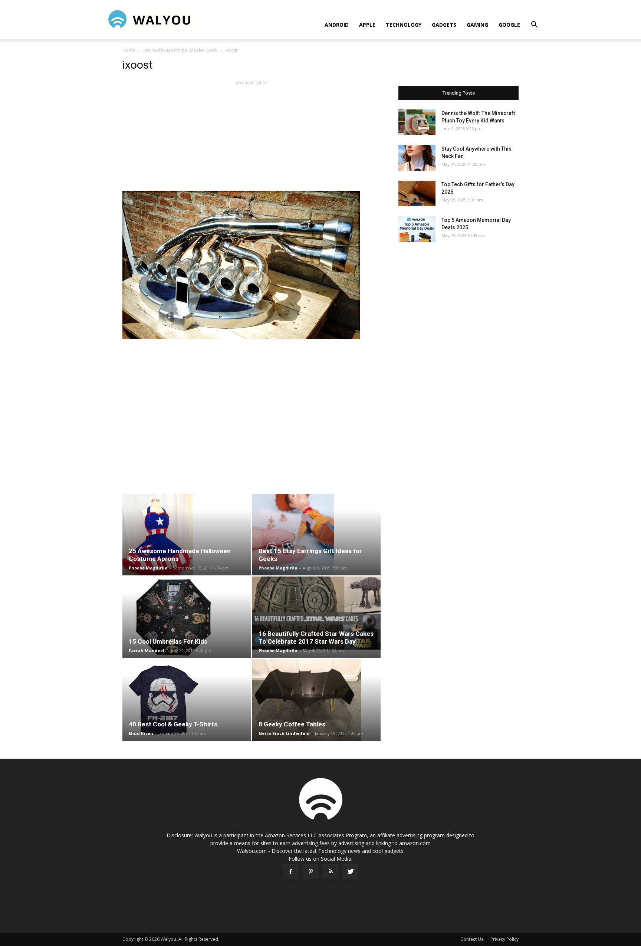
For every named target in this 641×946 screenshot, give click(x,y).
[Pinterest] (310, 871)
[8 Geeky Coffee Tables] (316, 700)
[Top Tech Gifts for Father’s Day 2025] (416, 193)
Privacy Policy (504, 939)
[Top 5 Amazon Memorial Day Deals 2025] (416, 229)
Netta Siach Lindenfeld (284, 733)
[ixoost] (251, 265)
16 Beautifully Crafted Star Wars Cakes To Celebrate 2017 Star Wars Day (316, 637)
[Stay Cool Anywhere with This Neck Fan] (416, 158)
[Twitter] (350, 871)
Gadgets (444, 24)
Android (337, 24)
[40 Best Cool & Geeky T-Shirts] (186, 700)
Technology (403, 24)
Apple (367, 24)
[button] (534, 25)
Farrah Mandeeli (147, 650)
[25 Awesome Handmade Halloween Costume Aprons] (186, 534)
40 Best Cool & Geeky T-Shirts (173, 724)
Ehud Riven (141, 733)
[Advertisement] (251, 139)
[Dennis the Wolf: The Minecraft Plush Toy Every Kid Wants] (416, 122)
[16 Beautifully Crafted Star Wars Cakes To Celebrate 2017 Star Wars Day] (316, 613)
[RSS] (330, 871)
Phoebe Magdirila (148, 568)
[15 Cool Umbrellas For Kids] (186, 617)
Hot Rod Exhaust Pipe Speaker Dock (179, 50)
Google (509, 24)
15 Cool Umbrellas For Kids (168, 641)
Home (128, 50)
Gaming (477, 24)
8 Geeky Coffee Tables (292, 724)
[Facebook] (290, 871)
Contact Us (471, 939)
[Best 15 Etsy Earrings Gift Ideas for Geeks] (316, 534)
